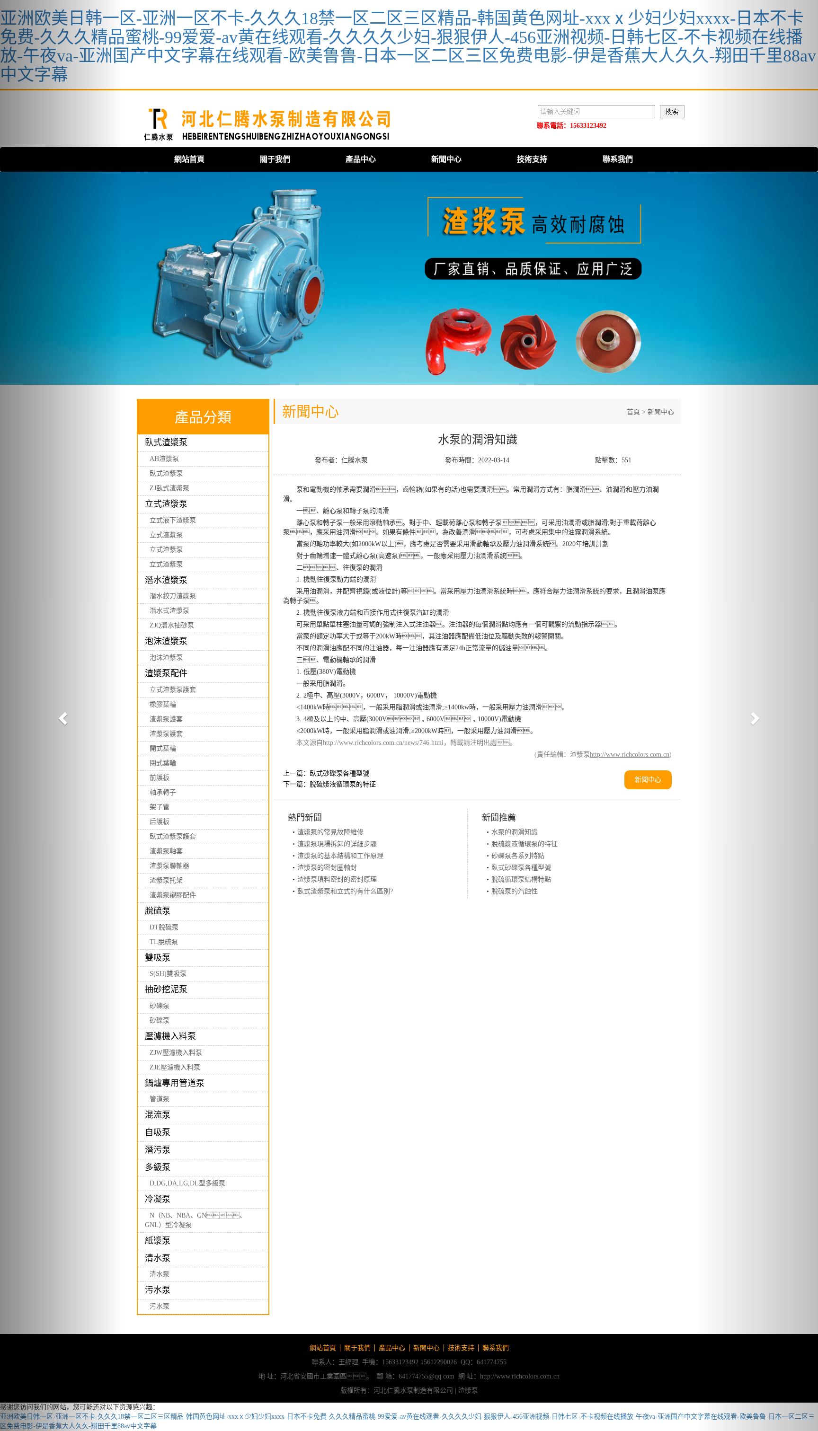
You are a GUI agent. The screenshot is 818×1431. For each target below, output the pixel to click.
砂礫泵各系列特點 (517, 855)
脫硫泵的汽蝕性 (514, 891)
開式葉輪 (163, 748)
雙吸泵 (157, 958)
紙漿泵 (157, 1241)
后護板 (159, 821)
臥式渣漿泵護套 (173, 836)
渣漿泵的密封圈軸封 (327, 867)
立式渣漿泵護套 (173, 689)
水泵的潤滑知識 (514, 832)
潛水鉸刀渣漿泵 (173, 596)
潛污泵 (157, 1150)
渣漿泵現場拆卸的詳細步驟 (337, 844)
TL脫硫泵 (164, 941)
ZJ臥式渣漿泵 (169, 488)
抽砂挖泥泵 (166, 989)
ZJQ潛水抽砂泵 (172, 625)
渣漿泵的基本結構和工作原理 (340, 855)
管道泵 (159, 1099)
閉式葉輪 (163, 763)
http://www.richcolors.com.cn (629, 754)
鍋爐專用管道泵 (174, 1083)
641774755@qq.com (426, 1376)
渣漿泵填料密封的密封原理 (337, 879)
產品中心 (361, 159)
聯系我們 (618, 159)
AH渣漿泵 (164, 458)
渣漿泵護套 (166, 719)
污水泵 (157, 1290)
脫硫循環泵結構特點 (521, 879)
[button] (61, 715)
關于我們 (275, 159)
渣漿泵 (468, 1390)
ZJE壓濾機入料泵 (175, 1067)
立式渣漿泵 (166, 504)
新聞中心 (446, 159)
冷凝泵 (157, 1199)
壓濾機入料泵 (170, 1036)
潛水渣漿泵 (166, 580)
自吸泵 (157, 1132)
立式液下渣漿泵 (173, 520)
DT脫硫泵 (164, 927)
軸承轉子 (163, 792)
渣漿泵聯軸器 (169, 865)
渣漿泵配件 (166, 673)
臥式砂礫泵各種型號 (339, 773)
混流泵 (157, 1115)
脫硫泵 (157, 911)
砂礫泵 (159, 1005)
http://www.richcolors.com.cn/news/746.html (383, 742)
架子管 (159, 807)
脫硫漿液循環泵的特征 (343, 784)
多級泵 (157, 1167)
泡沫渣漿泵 (166, 641)
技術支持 (532, 159)
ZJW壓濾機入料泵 (176, 1052)
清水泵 (157, 1258)
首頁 (633, 411)
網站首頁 (189, 159)
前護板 (159, 777)
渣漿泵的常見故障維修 (330, 832)
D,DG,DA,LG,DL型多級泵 (187, 1183)
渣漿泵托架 (166, 880)
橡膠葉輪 (163, 704)
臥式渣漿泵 (166, 442)
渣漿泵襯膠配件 (173, 895)
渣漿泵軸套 (166, 851)
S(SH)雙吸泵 (168, 973)
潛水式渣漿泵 (169, 610)
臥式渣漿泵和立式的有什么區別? (345, 891)
